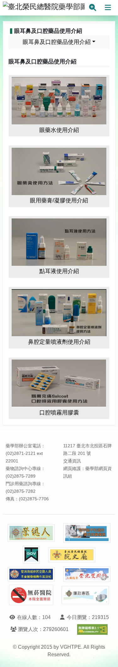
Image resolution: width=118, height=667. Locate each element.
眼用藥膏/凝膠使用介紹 (59, 200)
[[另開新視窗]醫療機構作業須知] (31, 574)
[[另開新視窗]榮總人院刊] (31, 533)
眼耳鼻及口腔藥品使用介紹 (57, 42)
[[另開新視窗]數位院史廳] (71, 554)
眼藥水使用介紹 (59, 130)
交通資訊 (72, 461)
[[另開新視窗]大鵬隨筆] (86, 574)
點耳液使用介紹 (59, 271)
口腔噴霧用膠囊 (59, 412)
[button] (107, 656)
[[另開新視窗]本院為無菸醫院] (31, 595)
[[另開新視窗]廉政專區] (85, 595)
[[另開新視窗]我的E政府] (31, 555)
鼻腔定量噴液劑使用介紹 (59, 342)
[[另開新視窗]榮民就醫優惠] (86, 533)
